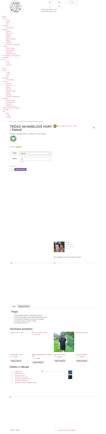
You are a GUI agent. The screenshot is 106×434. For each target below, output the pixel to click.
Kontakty (8, 65)
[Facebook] (70, 372)
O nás (8, 63)
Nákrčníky (9, 33)
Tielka (8, 22)
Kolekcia (5, 26)
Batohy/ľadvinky (11, 39)
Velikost (14, 158)
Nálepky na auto (11, 53)
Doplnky (5, 29)
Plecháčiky (9, 52)
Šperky (8, 40)
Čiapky (8, 35)
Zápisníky (9, 42)
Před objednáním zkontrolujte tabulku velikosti (67, 257)
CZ (50, 7)
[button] (53, 67)
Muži (4, 16)
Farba (14, 153)
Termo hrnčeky (10, 50)
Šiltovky (8, 37)
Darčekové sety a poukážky (11, 55)
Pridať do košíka (20, 169)
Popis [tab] (14, 306)
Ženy (4, 18)
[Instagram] (70, 377)
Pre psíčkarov (10, 27)
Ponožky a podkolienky (13, 44)
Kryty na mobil (10, 48)
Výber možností (16, 361)
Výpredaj (5, 57)
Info (4, 59)
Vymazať (22, 161)
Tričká (8, 20)
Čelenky (8, 31)
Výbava (5, 46)
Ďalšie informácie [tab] (23, 306)
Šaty (7, 24)
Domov (11, 121)
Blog (7, 61)
